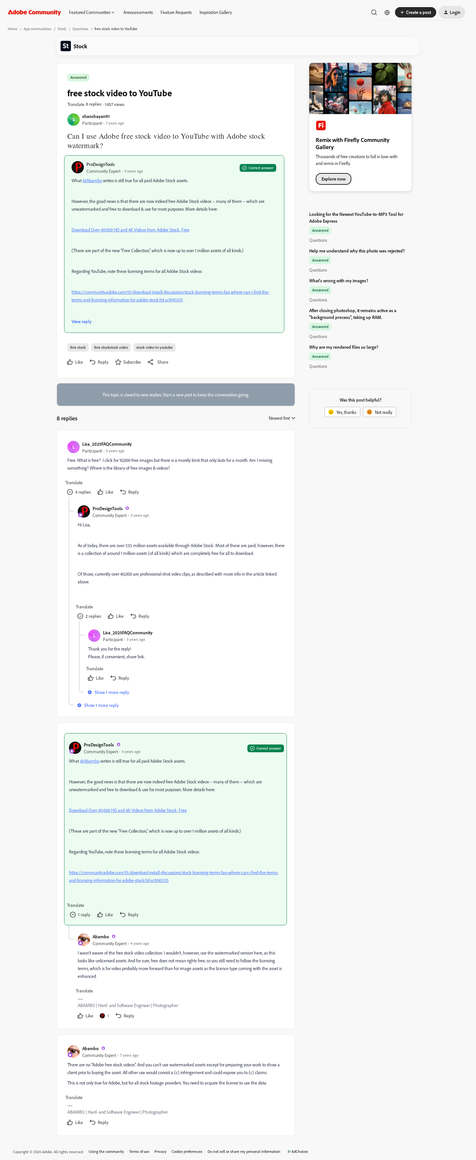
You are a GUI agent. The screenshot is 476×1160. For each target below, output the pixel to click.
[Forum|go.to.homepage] (34, 12)
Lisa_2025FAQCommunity (107, 444)
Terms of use (139, 1151)
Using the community (106, 1151)
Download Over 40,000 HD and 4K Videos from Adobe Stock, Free (130, 229)
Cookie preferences (187, 1151)
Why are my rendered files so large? (343, 347)
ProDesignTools (100, 164)
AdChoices (299, 1151)
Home (12, 28)
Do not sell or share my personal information (244, 1151)
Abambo (101, 936)
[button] (415, 12)
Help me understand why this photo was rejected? (357, 250)
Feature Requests (176, 12)
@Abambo (92, 180)
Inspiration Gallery (215, 12)
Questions (80, 28)
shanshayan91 (96, 116)
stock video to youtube (154, 347)
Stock (62, 28)
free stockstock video (111, 347)
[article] (175, 468)
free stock (78, 347)
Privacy (160, 1151)
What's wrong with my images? (338, 280)
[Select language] (387, 12)
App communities (37, 28)
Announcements (138, 12)
